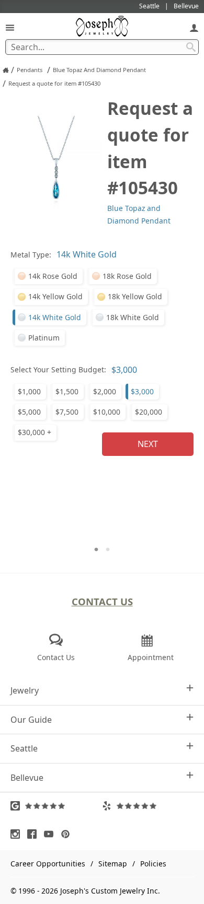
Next (148, 444)
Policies (153, 863)
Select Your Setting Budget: (58, 369)
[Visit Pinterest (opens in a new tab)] (68, 834)
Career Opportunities (47, 863)
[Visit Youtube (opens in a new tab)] (51, 834)
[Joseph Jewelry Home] (6, 70)
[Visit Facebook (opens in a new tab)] (34, 834)
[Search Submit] (191, 47)
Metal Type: (30, 255)
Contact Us (102, 601)
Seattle (24, 748)
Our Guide (31, 719)
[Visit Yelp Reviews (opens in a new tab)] (148, 806)
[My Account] (194, 27)
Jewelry (24, 690)
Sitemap (112, 863)
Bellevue (26, 777)
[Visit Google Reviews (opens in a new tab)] (56, 806)
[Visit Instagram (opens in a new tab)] (17, 834)
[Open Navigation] (10, 27)
